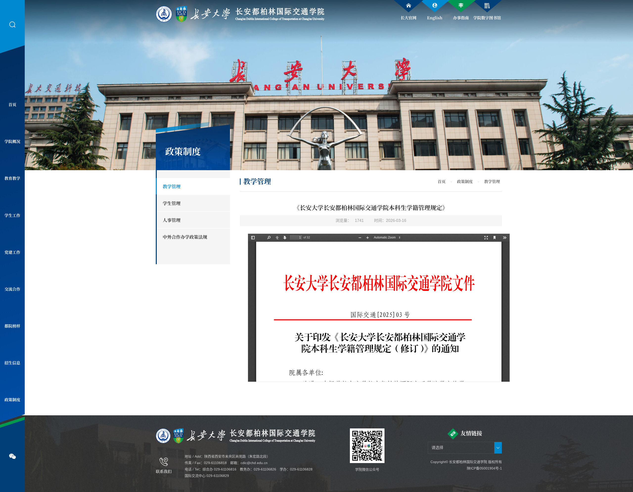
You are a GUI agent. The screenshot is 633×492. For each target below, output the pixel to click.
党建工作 (12, 252)
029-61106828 (301, 469)
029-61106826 (265, 469)
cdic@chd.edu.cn (254, 463)
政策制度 (12, 399)
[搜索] (12, 24)
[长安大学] (193, 13)
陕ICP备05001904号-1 (484, 468)
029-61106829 (217, 476)
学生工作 (12, 215)
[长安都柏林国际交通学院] (279, 13)
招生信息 (12, 363)
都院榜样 (12, 326)
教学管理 (492, 181)
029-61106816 (225, 469)
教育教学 (12, 178)
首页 (12, 104)
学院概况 (12, 141)
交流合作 (12, 289)
